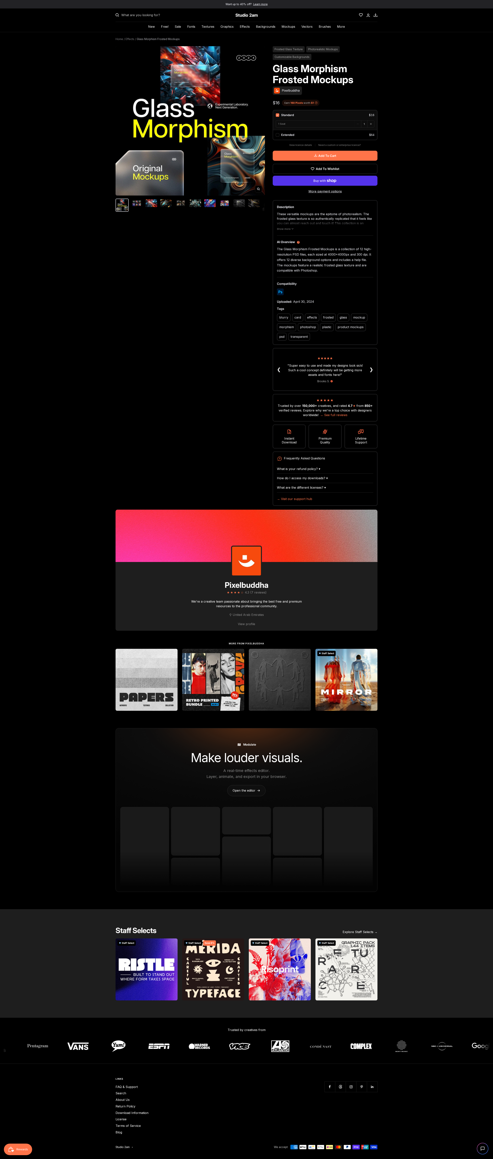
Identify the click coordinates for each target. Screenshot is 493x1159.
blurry (283, 317)
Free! (165, 26)
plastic (326, 327)
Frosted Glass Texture (289, 49)
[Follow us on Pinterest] (361, 1086)
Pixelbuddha (246, 585)
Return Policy (125, 1106)
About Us (123, 1100)
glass (343, 317)
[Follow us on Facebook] (329, 1086)
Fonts (191, 26)
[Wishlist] (361, 15)
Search (121, 1093)
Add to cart (327, 156)
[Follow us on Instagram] (351, 1086)
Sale (178, 26)
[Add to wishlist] (172, 653)
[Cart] (375, 15)
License (121, 1119)
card (297, 317)
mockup (359, 317)
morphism (286, 327)
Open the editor (246, 790)
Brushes (325, 26)
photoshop (308, 327)
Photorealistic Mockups (323, 49)
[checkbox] (325, 115)
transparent (299, 337)
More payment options (325, 191)
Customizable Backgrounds (292, 57)
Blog (119, 1132)
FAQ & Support (127, 1087)
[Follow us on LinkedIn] (372, 1086)
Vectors (307, 26)
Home (119, 39)
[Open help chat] (482, 1148)
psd (281, 337)
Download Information (132, 1113)
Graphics (227, 26)
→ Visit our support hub (294, 499)
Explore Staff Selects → (360, 932)
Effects (245, 26)
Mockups (288, 26)
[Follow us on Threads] (340, 1086)
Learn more (260, 4)
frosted (328, 317)
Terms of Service (128, 1126)
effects (312, 317)
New (151, 26)
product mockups (351, 327)
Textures (207, 26)
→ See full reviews (333, 415)
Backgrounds (265, 26)
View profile (246, 624)
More (341, 26)
